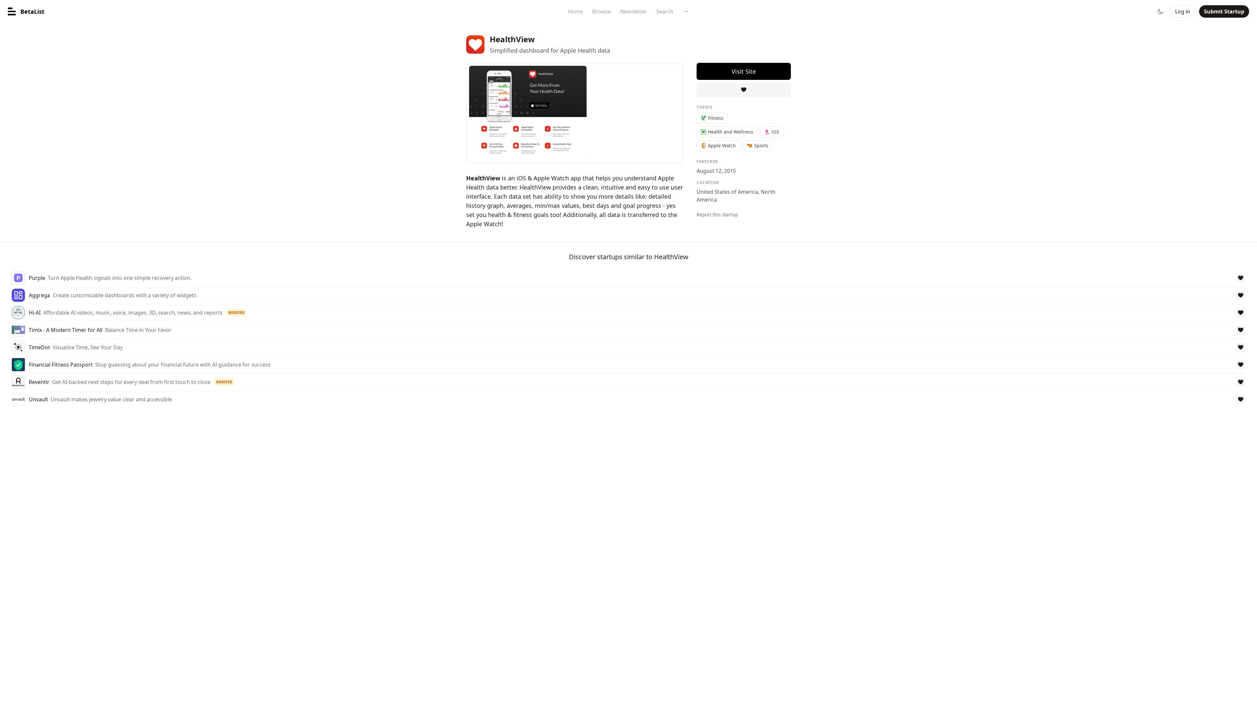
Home (575, 11)
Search (664, 11)
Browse (601, 11)
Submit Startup (1224, 11)
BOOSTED (236, 312)
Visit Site (744, 71)
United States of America (727, 191)
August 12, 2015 (716, 170)
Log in (1182, 11)
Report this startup (717, 214)
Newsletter (633, 11)
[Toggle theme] (1160, 11)
